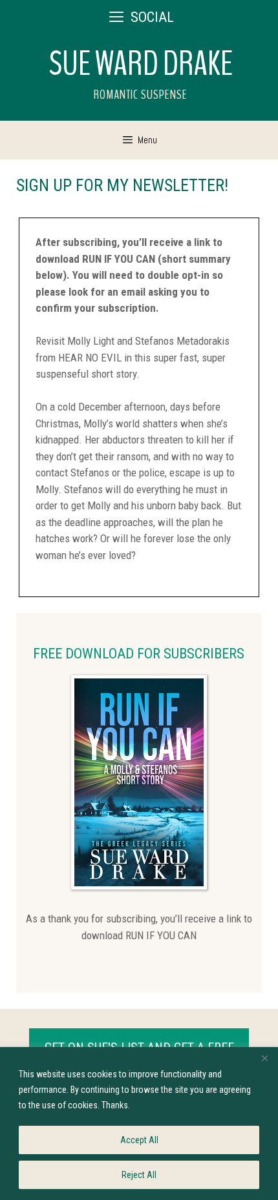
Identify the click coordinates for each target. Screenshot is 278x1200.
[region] (139, 1123)
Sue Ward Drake (141, 64)
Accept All (139, 1140)
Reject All (139, 1175)
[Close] (264, 1058)
